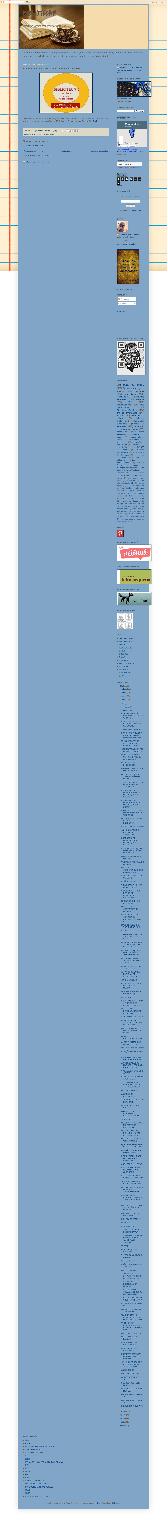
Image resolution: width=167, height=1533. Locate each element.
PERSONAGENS (128, 1226)
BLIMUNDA (124, 645)
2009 (122, 1422)
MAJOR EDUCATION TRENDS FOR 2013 (130, 926)
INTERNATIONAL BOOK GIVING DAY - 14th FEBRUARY (131, 1158)
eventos (120, 391)
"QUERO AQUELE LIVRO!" (132, 1017)
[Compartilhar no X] (72, 130)
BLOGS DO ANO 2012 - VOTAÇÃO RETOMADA (132, 1177)
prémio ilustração (137, 491)
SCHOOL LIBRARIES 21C (36, 1484)
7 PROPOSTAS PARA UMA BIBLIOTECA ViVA (132, 1231)
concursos (50, 134)
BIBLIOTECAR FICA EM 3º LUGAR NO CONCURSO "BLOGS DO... (132, 813)
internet (136, 434)
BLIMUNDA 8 (126, 997)
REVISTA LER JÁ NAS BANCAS (130, 1338)
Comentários (125, 303)
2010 (122, 1419)
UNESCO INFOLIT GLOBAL (36, 1496)
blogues (42, 134)
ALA (27, 1440)
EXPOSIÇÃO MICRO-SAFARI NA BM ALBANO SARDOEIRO (132, 723)
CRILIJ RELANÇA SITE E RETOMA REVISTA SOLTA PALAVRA (131, 1364)
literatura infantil (131, 429)
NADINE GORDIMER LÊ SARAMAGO (131, 1310)
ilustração (132, 388)
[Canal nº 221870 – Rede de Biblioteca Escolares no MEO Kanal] (130, 73)
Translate (136, 168)
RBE (142, 447)
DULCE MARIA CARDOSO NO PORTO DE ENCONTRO (132, 820)
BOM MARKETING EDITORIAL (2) (129, 1343)
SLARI (27, 1490)
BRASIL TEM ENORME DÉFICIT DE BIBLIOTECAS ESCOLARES (131, 894)
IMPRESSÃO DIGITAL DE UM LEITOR (131, 877)
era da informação (127, 413)
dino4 (99, 1503)
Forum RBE (126, 493)
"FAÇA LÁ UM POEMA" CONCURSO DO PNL (131, 1182)
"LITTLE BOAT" (127, 1261)
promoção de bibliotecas (127, 468)
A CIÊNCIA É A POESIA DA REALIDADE (132, 1101)
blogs (36, 134)
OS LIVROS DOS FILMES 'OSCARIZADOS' (132, 1140)
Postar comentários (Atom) (41, 155)
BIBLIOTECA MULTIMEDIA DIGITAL (40, 1446)
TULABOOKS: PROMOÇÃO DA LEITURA (129, 1284)
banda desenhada (130, 457)
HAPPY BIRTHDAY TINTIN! (132, 1270)
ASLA (27, 1443)
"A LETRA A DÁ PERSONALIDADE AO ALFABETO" (131, 1011)
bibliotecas (139, 391)
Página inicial (66, 151)
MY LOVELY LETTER (130, 1373)
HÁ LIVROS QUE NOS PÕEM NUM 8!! (130, 902)
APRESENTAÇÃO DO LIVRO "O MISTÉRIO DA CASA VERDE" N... (132, 1065)
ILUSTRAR (123, 666)
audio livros (125, 475)
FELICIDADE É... (128, 931)
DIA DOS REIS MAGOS (131, 1333)
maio (124, 696)
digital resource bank (135, 481)
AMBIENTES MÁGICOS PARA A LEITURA (131, 1043)
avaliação (140, 504)
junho (124, 693)
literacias (120, 473)
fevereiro (126, 707)
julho (124, 689)
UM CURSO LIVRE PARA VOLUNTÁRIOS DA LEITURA (131, 1207)
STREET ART (127, 1119)
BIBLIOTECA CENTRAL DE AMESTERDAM (132, 1078)
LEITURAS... (126, 1223)
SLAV (27, 1493)
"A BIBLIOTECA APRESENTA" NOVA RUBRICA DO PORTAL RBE (131, 1326)
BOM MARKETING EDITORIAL (129, 1250)
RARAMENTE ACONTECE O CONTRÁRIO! (132, 769)
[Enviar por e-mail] (67, 130)
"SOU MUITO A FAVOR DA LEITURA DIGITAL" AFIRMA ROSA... (132, 784)
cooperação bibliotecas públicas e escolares (130, 424)
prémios (120, 442)
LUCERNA (123, 670)
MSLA (27, 1471)
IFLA (122, 506)
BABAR (122, 676)
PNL (130, 402)
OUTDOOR (124, 660)
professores (134, 439)
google (119, 437)
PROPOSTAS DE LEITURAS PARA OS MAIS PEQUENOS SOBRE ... (130, 793)
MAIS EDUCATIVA (126, 641)
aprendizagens (124, 405)
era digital (130, 394)
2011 (122, 1415)
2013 (122, 686)
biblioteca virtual (126, 460)
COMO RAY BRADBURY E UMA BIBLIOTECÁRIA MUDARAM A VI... (132, 757)
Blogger (117, 1503)
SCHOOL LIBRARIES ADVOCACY (39, 1487)
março (125, 703)
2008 (122, 1426)
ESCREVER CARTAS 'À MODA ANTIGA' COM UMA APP (131, 1356)
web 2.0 (120, 447)
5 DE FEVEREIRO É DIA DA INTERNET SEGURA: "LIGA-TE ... (132, 715)
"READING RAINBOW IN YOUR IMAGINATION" (131, 1299)
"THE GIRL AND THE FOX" (132, 1048)
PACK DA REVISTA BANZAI (132, 826)
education (132, 447)
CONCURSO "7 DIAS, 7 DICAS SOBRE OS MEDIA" (131, 985)
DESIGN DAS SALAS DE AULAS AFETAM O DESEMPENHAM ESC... (132, 735)
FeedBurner (136, 210)
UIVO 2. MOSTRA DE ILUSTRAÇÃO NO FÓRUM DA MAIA (130, 743)
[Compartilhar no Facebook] (75, 130)
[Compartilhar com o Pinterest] (77, 130)
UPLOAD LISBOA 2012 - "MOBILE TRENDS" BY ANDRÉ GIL (131, 960)
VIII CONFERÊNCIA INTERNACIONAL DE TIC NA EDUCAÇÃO (131, 1084)
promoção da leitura (130, 384)
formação (121, 397)
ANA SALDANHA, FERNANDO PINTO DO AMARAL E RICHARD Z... (132, 1198)
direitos (137, 470)
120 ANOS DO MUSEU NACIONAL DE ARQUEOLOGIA (130, 974)
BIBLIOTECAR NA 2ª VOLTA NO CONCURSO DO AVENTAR (132, 1022)
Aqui (95, 121)
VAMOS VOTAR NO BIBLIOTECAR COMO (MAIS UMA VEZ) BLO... (132, 1317)
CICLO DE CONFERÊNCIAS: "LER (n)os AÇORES (132, 870)
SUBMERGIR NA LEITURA (132, 1164)
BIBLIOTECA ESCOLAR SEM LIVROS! (131, 967)
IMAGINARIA (124, 673)
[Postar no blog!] (70, 130)
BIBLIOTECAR (41, 13)
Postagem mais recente (33, 151)
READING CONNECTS (34, 1481)
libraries (136, 444)
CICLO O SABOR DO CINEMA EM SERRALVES (130, 832)
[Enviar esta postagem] (63, 131)
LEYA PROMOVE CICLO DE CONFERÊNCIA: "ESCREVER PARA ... (131, 952)
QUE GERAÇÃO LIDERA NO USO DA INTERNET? (132, 1145)
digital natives (134, 496)
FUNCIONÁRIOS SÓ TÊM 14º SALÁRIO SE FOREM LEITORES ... (132, 1003)
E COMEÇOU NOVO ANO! (132, 1406)
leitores (126, 450)
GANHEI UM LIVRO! (129, 980)
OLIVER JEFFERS (129, 1090)
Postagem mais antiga (99, 151)
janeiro (125, 710)
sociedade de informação (131, 501)
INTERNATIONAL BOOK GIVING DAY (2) (131, 992)
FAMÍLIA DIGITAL (128, 881)
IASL (129, 486)
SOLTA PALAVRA (126, 638)
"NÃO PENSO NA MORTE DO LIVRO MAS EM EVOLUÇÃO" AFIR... (132, 1133)
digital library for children (132, 519)
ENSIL (27, 1459)
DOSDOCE (123, 654)
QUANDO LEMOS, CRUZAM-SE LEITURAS (132, 1037)
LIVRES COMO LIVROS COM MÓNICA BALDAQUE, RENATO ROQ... (131, 918)
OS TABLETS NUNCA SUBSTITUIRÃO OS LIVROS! (130, 776)
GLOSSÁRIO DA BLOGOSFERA (128, 764)
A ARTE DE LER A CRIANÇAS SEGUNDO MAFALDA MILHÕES (131, 1292)
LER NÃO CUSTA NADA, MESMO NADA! (131, 1151)
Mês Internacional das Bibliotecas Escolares (130, 407)
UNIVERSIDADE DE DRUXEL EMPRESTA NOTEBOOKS (131, 1030)
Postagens (124, 299)
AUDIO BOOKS (127, 1370)
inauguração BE (127, 483)
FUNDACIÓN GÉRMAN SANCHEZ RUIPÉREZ (44, 1462)
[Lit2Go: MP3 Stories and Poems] (125, 629)
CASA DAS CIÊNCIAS (34, 1453)
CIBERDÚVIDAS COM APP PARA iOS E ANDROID (132, 750)
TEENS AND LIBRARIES (131, 729)
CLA (27, 1456)
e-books (140, 399)
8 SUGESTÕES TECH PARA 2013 (130, 1384)
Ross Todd (136, 509)
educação (139, 426)
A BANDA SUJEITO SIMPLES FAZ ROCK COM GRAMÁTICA (131, 1276)
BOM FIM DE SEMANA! (131, 1219)
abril (124, 700)
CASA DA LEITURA (33, 1449)
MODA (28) (126, 1246)
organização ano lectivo (124, 521)
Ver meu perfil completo (126, 244)
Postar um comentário (35, 146)
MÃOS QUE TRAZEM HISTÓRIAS (130, 1214)
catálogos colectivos (125, 504)
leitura (120, 415)
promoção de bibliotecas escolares (130, 498)
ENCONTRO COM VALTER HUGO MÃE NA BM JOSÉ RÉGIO (132, 1170)
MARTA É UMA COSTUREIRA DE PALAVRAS (129, 909)
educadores (139, 455)
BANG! (122, 651)
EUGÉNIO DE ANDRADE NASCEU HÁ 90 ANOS (131, 1058)
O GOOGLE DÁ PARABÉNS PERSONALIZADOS (130, 1113)
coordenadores (123, 463)
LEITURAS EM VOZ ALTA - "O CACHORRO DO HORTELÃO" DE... (132, 944)
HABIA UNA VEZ (126, 648)
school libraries (137, 473)
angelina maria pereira (129, 234)
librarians (134, 465)
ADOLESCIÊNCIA (126, 663)
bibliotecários (122, 432)
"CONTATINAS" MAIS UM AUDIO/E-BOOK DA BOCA (131, 936)
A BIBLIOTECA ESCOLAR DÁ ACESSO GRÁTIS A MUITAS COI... (132, 850)
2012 (122, 1411)
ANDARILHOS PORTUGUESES (129, 1095)
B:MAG (122, 657)
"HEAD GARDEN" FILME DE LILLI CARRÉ (131, 886)
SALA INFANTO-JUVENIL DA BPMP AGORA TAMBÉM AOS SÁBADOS (131, 1238)
